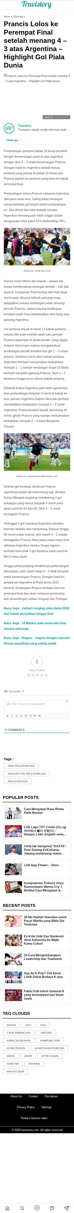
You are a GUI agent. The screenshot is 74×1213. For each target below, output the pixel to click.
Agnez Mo (13, 1063)
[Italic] (12, 716)
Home (7, 16)
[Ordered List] (25, 716)
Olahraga (18, 16)
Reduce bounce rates (34, 1118)
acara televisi (16, 1048)
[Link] (39, 716)
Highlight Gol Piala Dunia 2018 (27, 773)
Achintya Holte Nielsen (49, 1048)
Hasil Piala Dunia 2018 (21, 766)
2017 (28, 1025)
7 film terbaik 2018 (18, 1032)
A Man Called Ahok (18, 1040)
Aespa (28, 1056)
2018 (43, 1025)
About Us (16, 1096)
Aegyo (11, 1056)
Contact (33, 1096)
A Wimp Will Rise (50, 1040)
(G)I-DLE (11, 1025)
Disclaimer (51, 1096)
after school (50, 1056)
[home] (7, 1208)
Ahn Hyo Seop (15, 1071)
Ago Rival (34, 1063)
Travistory (24, 125)
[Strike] (21, 716)
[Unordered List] (30, 716)
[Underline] (16, 716)
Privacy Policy (26, 1107)
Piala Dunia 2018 (18, 781)
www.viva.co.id (61, 117)
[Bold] (7, 716)
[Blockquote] (34, 716)
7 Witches (46, 1032)
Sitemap (46, 1107)
